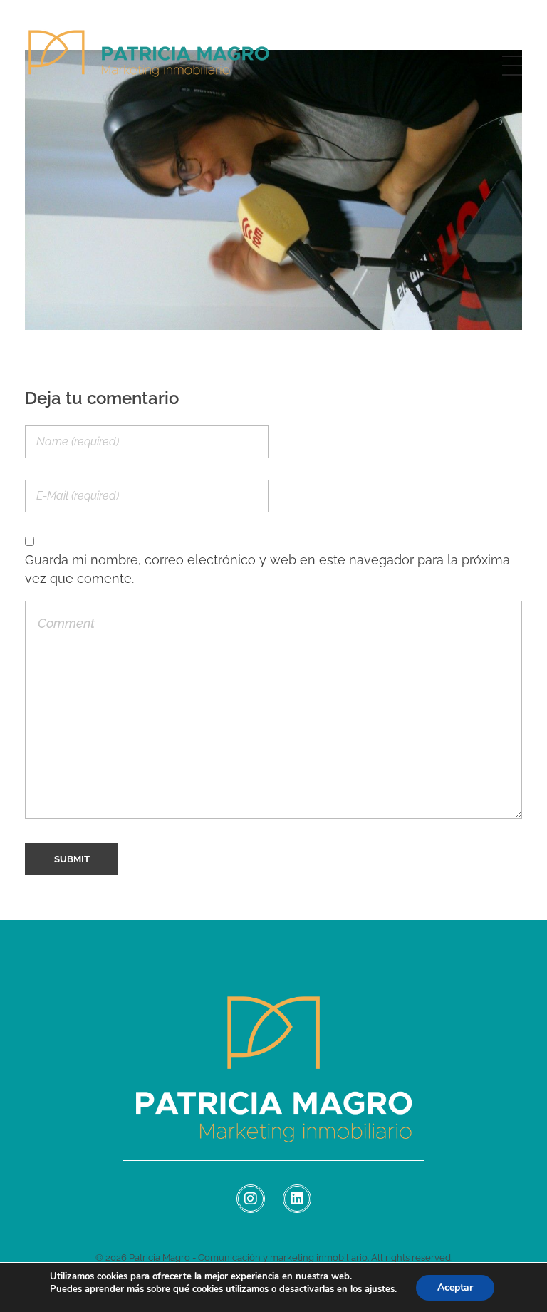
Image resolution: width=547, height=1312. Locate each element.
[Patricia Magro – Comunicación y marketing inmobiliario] (149, 62)
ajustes (380, 1289)
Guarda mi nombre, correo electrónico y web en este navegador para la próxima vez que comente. (267, 569)
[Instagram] (250, 1198)
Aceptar (455, 1287)
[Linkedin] (297, 1198)
